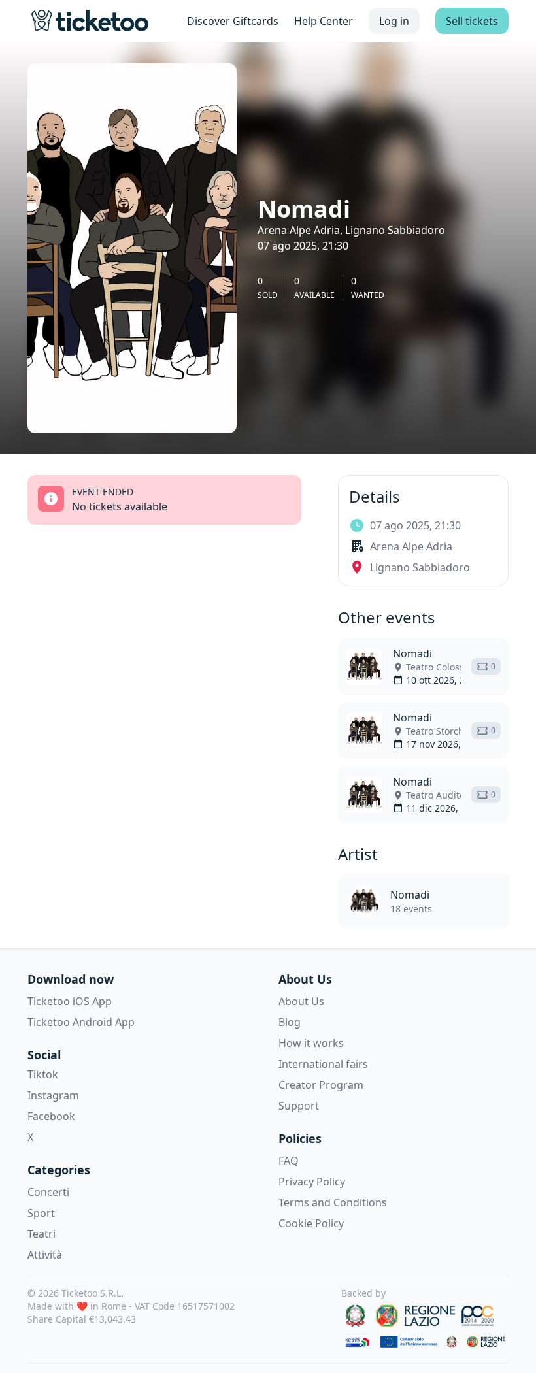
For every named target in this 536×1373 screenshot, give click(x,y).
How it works (311, 1043)
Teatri (41, 1234)
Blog (289, 1022)
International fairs (323, 1064)
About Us (301, 1001)
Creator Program (320, 1085)
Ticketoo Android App (81, 1022)
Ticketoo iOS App (69, 1001)
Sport (41, 1213)
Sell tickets (472, 21)
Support (298, 1106)
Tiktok (42, 1074)
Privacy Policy (311, 1181)
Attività (44, 1255)
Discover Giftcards (232, 21)
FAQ (288, 1160)
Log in (394, 21)
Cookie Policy (311, 1223)
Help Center (323, 21)
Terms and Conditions (332, 1202)
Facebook (51, 1116)
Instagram (53, 1095)
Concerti (48, 1192)
